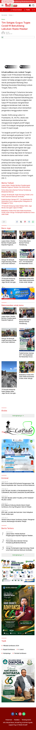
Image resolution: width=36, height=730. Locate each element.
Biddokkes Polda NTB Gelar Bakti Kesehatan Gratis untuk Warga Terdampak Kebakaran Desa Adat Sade (18, 212)
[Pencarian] (33, 5)
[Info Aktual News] (11, 5)
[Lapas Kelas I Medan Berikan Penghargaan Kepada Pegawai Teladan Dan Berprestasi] (9, 234)
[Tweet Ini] (21, 221)
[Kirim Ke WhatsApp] (33, 221)
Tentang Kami (26, 720)
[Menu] (3, 5)
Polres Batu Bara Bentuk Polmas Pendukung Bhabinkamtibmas (16, 191)
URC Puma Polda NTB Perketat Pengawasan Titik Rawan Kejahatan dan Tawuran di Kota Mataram (18, 484)
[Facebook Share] (17, 221)
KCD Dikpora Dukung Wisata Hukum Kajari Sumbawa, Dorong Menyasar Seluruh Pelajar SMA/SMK (16, 506)
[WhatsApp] (23, 714)
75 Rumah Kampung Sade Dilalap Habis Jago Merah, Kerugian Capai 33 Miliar (17, 207)
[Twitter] (16, 714)
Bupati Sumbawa (9, 649)
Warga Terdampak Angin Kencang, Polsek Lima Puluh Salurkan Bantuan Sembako (17, 195)
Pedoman (9, 720)
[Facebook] (12, 714)
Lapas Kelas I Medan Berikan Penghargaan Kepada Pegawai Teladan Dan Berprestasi (16, 186)
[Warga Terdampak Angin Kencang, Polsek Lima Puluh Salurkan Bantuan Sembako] (9, 253)
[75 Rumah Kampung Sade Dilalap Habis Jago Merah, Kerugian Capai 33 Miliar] (9, 272)
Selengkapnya (17, 416)
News (3, 19)
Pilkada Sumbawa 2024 (11, 646)
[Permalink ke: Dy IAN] (3, 33)
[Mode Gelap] (30, 5)
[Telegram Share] (29, 221)
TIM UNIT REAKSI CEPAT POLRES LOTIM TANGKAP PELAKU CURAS (18, 499)
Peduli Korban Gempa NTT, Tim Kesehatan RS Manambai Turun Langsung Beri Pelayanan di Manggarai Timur (17, 201)
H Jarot (21, 649)
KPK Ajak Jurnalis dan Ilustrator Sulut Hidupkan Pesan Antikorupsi (17, 513)
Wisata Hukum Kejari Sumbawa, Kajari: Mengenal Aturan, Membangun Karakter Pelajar (18, 520)
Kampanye (7, 653)
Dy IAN (7, 32)
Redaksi (17, 720)
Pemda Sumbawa (20, 653)
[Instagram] (20, 714)
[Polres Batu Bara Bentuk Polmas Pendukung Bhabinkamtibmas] (26, 234)
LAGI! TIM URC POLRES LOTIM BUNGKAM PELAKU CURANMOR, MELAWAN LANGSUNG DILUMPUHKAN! (18, 491)
